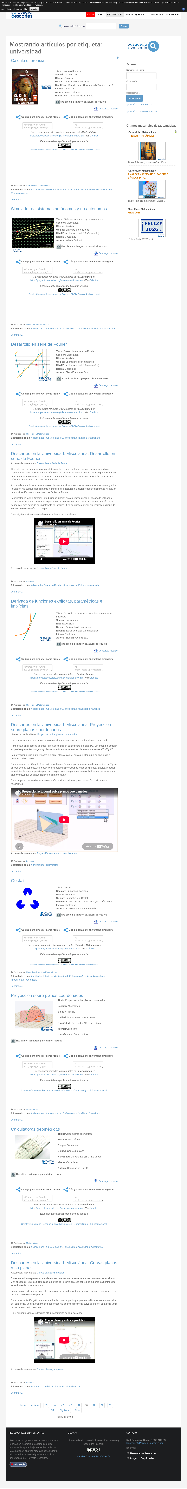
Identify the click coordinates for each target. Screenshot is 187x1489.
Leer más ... (17, 199)
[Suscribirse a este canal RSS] (118, 58)
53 (110, 1405)
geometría (32, 979)
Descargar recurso (108, 108)
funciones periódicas (75, 585)
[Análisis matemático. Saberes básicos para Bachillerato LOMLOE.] (151, 189)
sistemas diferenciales (103, 328)
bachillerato (92, 189)
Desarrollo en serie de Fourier (39, 344)
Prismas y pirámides (141, 136)
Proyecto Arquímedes (141, 1458)
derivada (79, 189)
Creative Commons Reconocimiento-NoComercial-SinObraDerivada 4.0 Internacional (64, 149)
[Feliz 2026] (151, 227)
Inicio (23, 1405)
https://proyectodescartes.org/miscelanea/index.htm (56, 280)
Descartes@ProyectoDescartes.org (144, 1443)
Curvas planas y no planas (50, 1272)
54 (52, 1410)
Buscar (124, 26)
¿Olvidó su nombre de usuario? (143, 111)
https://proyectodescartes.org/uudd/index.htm (57, 948)
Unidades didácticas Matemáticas (41, 972)
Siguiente (64, 1410)
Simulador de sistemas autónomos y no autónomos (59, 208)
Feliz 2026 (134, 212)
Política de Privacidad (33, 5)
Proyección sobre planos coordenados (57, 734)
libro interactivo (54, 189)
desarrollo (37, 585)
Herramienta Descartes (142, 1453)
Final (77, 1410)
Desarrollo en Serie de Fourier (52, 463)
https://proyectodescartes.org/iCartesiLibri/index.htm (57, 135)
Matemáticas (32, 1109)
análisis (68, 189)
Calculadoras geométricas (35, 1129)
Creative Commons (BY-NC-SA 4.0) (93, 1456)
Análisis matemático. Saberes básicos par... (148, 176)
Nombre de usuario (135, 70)
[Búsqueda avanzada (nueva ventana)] (143, 46)
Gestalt (17, 880)
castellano (84, 328)
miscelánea (38, 328)
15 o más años (19, 193)
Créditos (94, 135)
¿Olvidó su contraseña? (139, 104)
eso (90, 976)
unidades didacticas (42, 976)
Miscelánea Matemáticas (37, 324)
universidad (107, 189)
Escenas (30, 581)
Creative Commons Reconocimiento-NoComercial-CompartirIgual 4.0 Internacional (64, 1090)
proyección (52, 865)
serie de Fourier (53, 585)
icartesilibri (38, 189)
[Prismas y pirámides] (151, 151)
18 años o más (69, 328)
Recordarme (132, 93)
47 (62, 1405)
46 (54, 1405)
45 (46, 1405)
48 (70, 1405)
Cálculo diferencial (28, 60)
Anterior (35, 1405)
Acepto (34, 9)
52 (102, 1405)
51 (93, 1405)
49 (79, 1405)
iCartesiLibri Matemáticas (38, 185)
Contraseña (131, 81)
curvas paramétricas (42, 1386)
